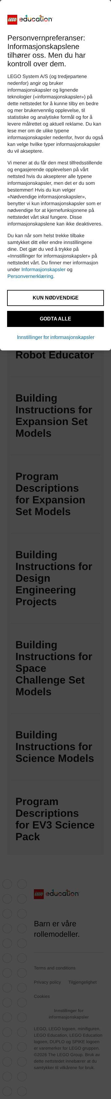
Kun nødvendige (56, 297)
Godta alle (55, 318)
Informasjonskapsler (43, 269)
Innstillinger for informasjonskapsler (55, 337)
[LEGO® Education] (30, 20)
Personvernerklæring (30, 276)
